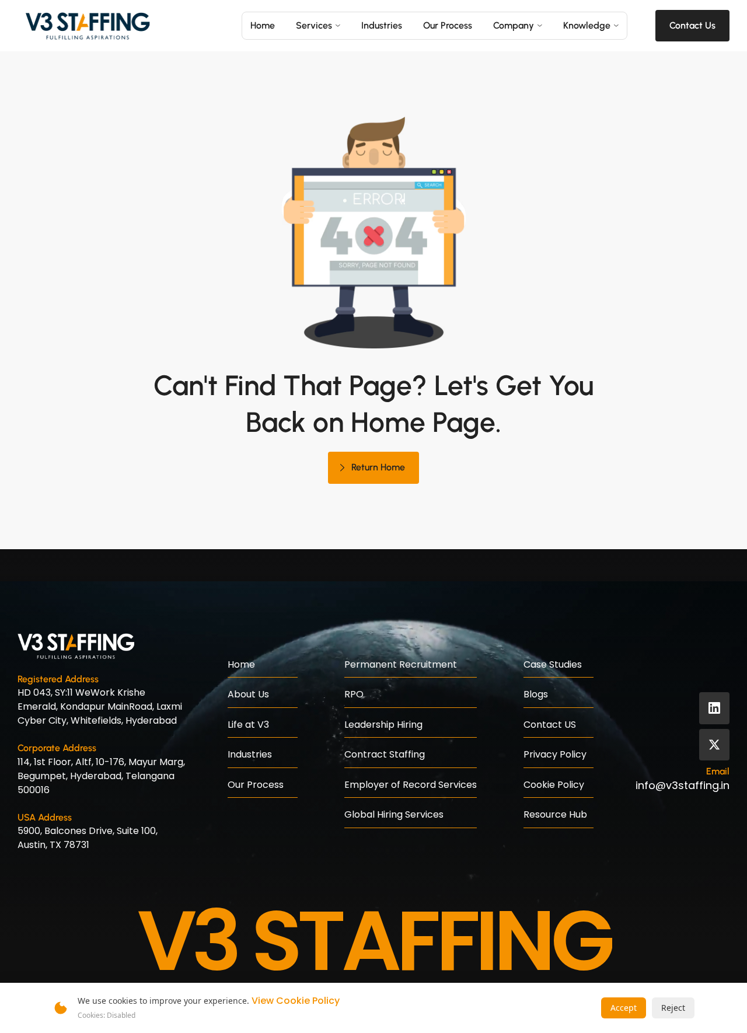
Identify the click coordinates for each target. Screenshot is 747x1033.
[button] (318, 26)
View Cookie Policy (296, 1000)
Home (262, 25)
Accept (623, 1007)
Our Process (447, 25)
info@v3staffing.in (682, 785)
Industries (381, 25)
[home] (88, 26)
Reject (673, 1007)
